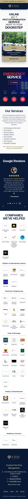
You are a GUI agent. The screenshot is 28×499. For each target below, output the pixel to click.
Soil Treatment (8, 130)
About (12, 491)
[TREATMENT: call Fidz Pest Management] (22, 99)
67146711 (15, 476)
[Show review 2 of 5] (10, 203)
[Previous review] (3, 206)
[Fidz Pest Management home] (14, 6)
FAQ (17, 491)
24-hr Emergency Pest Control (12, 128)
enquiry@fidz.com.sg (15, 481)
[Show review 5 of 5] (17, 203)
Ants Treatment (8, 136)
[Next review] (25, 206)
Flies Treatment (8, 141)
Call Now (14, 48)
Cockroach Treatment (10, 139)
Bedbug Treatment (9, 134)
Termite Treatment (9, 132)
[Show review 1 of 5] (8, 203)
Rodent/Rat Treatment (10, 143)
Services (6, 491)
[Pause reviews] (20, 203)
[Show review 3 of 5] (12, 203)
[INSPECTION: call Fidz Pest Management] (14, 99)
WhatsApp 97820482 (15, 479)
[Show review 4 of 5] (14, 203)
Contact (22, 491)
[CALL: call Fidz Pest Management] (5, 99)
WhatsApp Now (14, 58)
